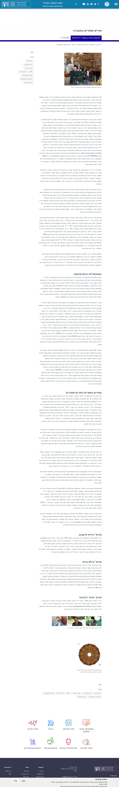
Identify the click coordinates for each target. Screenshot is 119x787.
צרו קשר (41, 771)
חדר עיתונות (8, 771)
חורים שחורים (28, 83)
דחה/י (23, 781)
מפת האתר (26, 771)
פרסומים (92, 44)
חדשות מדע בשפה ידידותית (80, 44)
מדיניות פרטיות (25, 774)
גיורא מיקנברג (28, 64)
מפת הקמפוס (40, 774)
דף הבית (99, 44)
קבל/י (15, 781)
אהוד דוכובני (28, 68)
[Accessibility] (106, 4)
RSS (10, 774)
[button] (76, 4)
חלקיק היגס (23, 72)
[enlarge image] (66, 54)
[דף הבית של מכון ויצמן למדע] (15, 4)
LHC (31, 72)
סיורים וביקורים (39, 776)
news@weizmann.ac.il (67, 776)
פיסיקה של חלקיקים (26, 79)
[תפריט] (116, 4)
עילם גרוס (29, 61)
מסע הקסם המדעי (52, 4)
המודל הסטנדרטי (27, 75)
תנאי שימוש (26, 776)
